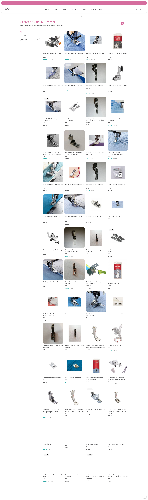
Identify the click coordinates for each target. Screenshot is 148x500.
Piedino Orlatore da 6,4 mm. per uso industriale (74, 282)
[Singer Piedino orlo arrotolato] (118, 301)
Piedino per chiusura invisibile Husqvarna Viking (51, 443)
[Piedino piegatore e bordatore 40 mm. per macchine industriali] (118, 431)
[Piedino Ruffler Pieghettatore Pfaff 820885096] (53, 463)
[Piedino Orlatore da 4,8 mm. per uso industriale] (53, 333)
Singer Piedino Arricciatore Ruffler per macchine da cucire (52, 54)
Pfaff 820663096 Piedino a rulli (73, 377)
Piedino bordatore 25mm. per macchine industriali (94, 282)
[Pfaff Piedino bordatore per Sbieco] (74, 73)
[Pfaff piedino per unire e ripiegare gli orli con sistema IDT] (53, 73)
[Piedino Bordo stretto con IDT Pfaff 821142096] (96, 41)
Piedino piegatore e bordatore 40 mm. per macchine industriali (117, 443)
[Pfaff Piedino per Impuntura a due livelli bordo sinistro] (74, 41)
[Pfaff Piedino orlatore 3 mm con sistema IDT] (118, 237)
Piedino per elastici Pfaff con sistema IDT (94, 217)
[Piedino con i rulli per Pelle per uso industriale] (96, 237)
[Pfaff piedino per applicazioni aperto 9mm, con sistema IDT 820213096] (53, 140)
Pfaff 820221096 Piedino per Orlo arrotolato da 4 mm (52, 119)
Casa (63, 17)
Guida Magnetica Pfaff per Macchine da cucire (50, 314)
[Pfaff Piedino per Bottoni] (118, 204)
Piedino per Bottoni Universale (73, 443)
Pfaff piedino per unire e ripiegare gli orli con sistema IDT (53, 86)
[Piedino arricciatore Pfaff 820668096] (118, 107)
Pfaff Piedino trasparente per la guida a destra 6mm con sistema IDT (74, 218)
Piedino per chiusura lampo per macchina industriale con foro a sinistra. (95, 87)
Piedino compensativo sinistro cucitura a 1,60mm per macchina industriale (95, 476)
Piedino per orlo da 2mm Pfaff (51, 282)
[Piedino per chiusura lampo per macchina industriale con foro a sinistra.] (96, 73)
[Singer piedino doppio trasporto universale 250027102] (118, 269)
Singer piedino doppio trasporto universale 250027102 (116, 282)
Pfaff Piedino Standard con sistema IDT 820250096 (74, 119)
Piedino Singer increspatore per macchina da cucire (94, 378)
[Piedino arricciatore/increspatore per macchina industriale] (74, 140)
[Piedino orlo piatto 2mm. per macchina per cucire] (96, 431)
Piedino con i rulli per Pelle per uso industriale (95, 250)
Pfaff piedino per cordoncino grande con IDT (53, 185)
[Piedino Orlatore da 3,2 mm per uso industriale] (74, 333)
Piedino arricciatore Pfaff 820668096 (114, 119)
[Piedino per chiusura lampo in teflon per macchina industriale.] (74, 237)
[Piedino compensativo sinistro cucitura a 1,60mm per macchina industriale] (96, 463)
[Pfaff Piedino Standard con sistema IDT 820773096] (74, 301)
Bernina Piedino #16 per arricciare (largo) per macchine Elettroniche (95, 346)
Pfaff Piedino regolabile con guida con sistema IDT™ (95, 314)
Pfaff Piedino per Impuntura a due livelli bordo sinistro (74, 54)
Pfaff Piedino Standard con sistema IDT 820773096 (74, 314)
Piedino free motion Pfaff (115, 345)
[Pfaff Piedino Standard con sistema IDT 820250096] (74, 107)
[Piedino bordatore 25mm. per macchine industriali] (96, 269)
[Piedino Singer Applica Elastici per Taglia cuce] (74, 463)
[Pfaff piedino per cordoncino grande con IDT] (53, 172)
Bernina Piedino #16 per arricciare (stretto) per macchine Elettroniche (74, 410)
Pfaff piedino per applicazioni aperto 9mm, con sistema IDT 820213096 (53, 153)
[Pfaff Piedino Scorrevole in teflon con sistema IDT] (53, 204)
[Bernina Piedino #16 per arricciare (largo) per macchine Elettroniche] (96, 333)
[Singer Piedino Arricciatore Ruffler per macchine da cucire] (53, 41)
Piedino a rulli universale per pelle (52, 377)
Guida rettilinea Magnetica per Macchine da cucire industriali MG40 (118, 475)
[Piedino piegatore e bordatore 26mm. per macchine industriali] (118, 365)
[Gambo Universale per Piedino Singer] (53, 237)
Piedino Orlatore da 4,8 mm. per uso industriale (53, 346)
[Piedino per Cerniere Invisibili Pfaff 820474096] (96, 140)
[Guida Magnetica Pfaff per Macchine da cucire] (53, 301)
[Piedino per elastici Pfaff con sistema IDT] (96, 204)
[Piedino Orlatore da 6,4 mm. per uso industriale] (74, 269)
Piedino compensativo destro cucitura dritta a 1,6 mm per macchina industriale (51, 411)
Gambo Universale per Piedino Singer (53, 250)
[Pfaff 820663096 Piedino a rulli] (74, 365)
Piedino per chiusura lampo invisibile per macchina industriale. (117, 86)
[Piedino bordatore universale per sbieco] (118, 172)
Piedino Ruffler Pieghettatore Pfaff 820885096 (52, 475)
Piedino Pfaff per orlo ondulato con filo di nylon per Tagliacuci (74, 185)
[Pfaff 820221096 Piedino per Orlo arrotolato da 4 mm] (53, 107)
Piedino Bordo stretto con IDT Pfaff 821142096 (95, 54)
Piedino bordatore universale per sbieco (116, 185)
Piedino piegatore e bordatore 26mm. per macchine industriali (116, 378)
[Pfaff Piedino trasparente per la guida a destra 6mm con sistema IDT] (74, 204)
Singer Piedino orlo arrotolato (115, 314)
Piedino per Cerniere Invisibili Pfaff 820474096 (95, 153)
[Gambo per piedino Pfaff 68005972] (96, 397)
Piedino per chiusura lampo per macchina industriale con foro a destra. (95, 120)
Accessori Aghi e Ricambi (74, 17)
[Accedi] (139, 9)
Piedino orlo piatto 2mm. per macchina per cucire (94, 443)
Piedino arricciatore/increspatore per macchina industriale (74, 153)
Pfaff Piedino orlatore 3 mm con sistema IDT (116, 250)
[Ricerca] (136, 9)
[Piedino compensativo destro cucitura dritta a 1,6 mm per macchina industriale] (53, 397)
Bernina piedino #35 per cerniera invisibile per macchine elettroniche (117, 410)
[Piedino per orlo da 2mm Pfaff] (53, 269)
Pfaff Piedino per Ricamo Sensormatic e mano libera (115, 153)
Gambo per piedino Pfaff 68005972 (95, 409)
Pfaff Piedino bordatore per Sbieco (74, 85)
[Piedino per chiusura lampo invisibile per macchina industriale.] (118, 73)
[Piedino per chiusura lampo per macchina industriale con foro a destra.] (96, 107)
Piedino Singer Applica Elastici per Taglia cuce (73, 475)
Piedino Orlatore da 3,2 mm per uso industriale (74, 346)
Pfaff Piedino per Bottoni (114, 216)
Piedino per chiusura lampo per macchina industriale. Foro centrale (95, 185)
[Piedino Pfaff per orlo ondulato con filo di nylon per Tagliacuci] (74, 172)
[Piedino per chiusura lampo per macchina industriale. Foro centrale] (96, 172)
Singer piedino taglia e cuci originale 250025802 (117, 54)
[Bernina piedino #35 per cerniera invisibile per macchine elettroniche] (118, 397)
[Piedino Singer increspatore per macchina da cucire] (96, 365)
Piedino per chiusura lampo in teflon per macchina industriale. (74, 250)
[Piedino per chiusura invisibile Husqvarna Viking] (53, 431)
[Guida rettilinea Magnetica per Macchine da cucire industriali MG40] (118, 463)
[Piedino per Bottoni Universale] (74, 431)
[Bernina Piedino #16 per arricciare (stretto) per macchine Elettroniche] (74, 397)
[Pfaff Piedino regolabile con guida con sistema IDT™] (96, 301)
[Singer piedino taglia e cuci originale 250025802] (118, 41)
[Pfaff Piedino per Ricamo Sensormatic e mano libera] (118, 140)
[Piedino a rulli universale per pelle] (53, 365)
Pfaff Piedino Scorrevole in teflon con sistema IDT (52, 217)
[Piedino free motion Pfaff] (118, 333)
